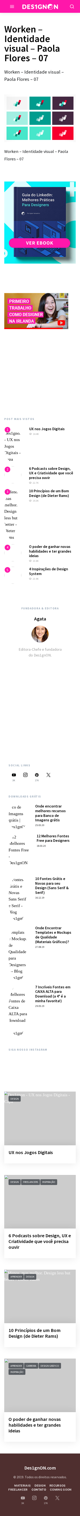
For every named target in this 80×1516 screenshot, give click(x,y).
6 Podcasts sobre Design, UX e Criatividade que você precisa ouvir (51, 473)
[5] (12, 575)
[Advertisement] (40, 373)
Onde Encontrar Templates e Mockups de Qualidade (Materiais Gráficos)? (53, 934)
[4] (12, 552)
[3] (12, 514)
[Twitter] (48, 777)
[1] (13, 444)
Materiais (22, 1485)
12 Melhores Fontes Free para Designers (53, 838)
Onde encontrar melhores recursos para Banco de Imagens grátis (50, 813)
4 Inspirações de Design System (48, 571)
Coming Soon (61, 1489)
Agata (40, 619)
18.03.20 (41, 845)
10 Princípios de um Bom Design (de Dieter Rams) (49, 493)
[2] (12, 474)
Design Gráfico (50, 1365)
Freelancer (18, 1489)
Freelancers (30, 1181)
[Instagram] (25, 777)
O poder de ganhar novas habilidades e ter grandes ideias (50, 551)
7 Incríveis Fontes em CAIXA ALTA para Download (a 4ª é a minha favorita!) (52, 994)
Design (14, 1098)
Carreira (31, 1365)
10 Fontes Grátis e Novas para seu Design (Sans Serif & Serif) (52, 885)
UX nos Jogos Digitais (47, 428)
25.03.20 (39, 825)
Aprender (16, 1276)
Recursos (57, 1485)
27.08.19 (39, 946)
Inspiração (48, 1181)
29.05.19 (39, 1006)
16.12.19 (39, 897)
